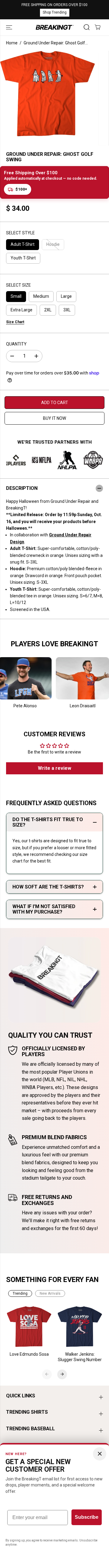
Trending (20, 1293)
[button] (9, 27)
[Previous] (46, 1374)
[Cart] (97, 27)
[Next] (62, 1374)
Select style (20, 232)
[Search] (86, 27)
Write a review (54, 768)
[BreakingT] (55, 27)
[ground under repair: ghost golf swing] (47, 94)
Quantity (16, 344)
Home (12, 42)
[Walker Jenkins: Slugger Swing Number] (80, 1326)
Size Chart (15, 322)
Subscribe (86, 1517)
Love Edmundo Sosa (29, 1354)
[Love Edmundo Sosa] (29, 1326)
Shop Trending (55, 12)
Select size (18, 285)
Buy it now (54, 418)
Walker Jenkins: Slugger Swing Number (80, 1357)
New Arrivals (50, 1293)
